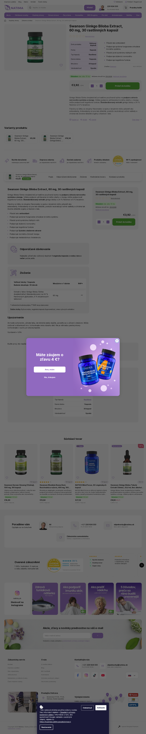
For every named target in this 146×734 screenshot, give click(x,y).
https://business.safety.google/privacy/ (55, 722)
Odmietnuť (87, 708)
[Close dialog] (117, 341)
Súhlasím (101, 708)
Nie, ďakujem (49, 377)
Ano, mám (49, 369)
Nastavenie (46, 727)
